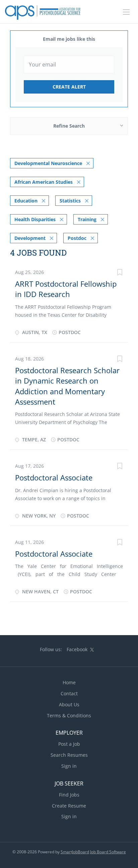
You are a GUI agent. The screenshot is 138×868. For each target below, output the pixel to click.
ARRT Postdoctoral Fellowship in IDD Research (66, 289)
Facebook (77, 649)
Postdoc (77, 238)
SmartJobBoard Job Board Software (93, 852)
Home (69, 682)
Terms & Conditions (69, 715)
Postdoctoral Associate (53, 477)
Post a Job (69, 744)
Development (30, 238)
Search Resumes (69, 755)
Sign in (69, 766)
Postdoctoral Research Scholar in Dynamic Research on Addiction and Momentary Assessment (67, 386)
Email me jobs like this (69, 39)
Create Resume (69, 806)
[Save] (119, 273)
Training (87, 219)
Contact (69, 693)
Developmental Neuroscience (48, 163)
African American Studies (43, 182)
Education (26, 200)
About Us (69, 704)
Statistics (70, 200)
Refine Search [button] (69, 126)
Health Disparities (35, 219)
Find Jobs (69, 794)
